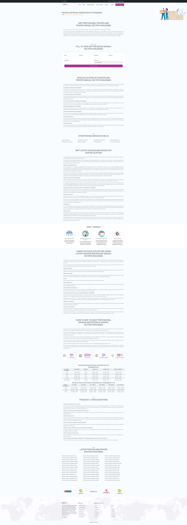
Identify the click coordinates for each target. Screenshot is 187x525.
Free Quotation (81, 516)
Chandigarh (113, 514)
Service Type (96, 60)
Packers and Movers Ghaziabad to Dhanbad (70, 480)
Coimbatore (113, 512)
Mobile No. (81, 55)
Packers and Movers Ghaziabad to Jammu (112, 476)
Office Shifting (81, 512)
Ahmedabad (113, 516)
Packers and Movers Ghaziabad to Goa (69, 474)
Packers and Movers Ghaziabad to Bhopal (70, 470)
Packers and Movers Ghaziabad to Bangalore (91, 459)
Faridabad (112, 509)
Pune (112, 507)
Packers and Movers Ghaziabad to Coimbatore (92, 465)
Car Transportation (82, 507)
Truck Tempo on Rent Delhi (115, 141)
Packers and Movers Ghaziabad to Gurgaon (70, 463)
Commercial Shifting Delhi (115, 140)
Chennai (96, 511)
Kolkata (96, 514)
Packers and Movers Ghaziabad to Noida (91, 457)
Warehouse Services (82, 514)
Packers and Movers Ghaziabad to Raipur (112, 468)
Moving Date (66, 60)
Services (106, 4)
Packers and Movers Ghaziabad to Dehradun (113, 455)
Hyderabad (97, 512)
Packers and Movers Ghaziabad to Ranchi (91, 467)
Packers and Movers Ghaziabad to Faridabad (70, 467)
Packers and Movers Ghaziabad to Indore (70, 468)
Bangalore (96, 509)
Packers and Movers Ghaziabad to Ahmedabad (113, 463)
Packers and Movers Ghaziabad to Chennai (70, 459)
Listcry (96, 522)
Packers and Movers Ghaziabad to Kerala (70, 465)
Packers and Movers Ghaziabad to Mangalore (91, 474)
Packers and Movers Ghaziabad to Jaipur (112, 459)
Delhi (96, 505)
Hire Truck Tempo (99, 4)
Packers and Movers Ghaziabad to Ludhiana (91, 472)
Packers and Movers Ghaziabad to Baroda (91, 470)
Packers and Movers (90, 4)
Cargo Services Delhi (82, 141)
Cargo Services (81, 511)
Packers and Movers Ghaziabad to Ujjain (112, 470)
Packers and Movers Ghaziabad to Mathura (113, 474)
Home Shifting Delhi (98, 141)
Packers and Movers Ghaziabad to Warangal (91, 480)
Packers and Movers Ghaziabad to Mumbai (70, 457)
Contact (112, 4)
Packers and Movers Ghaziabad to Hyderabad (92, 461)
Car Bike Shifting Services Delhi (100, 140)
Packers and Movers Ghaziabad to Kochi (112, 478)
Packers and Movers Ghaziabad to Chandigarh (70, 461)
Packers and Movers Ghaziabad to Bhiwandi (70, 476)
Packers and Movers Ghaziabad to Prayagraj (91, 478)
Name (65, 55)
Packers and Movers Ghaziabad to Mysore (70, 472)
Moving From (96, 55)
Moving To (111, 55)
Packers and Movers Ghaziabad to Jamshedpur (92, 468)
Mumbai (112, 505)
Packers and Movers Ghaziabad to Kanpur (113, 472)
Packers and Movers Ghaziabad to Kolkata (91, 463)
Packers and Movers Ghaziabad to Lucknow (113, 467)
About (84, 4)
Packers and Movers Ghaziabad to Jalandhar (91, 476)
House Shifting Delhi (66, 140)
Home (80, 4)
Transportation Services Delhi (68, 141)
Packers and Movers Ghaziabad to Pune (69, 455)
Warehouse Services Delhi (83, 140)
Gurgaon (96, 507)
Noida (96, 516)
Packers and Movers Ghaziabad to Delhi (112, 461)
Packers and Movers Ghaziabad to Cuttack (70, 478)
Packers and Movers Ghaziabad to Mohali (113, 457)
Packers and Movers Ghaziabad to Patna (91, 455)
